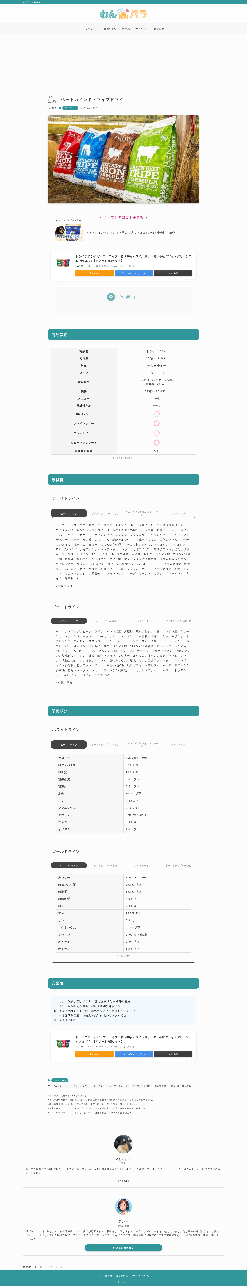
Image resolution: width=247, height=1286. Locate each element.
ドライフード (70, 108)
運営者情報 (122, 1275)
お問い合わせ (105, 1275)
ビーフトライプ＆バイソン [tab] (105, 513)
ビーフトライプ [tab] (69, 513)
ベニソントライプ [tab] (68, 621)
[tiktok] (126, 1181)
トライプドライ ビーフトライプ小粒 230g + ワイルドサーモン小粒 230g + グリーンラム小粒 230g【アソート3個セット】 (133, 258)
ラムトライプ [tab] (178, 513)
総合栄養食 (160, 1085)
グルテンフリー (61, 1085)
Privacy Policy (140, 1275)
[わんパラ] (123, 13)
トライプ (98, 1085)
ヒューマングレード (117, 1085)
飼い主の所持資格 (123, 1247)
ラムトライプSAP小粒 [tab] (105, 621)
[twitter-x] (120, 1181)
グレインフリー (81, 1085)
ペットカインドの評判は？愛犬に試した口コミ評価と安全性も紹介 (130, 232)
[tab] (142, 513)
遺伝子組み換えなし (181, 1085)
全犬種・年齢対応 (141, 1085)
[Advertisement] (123, 58)
